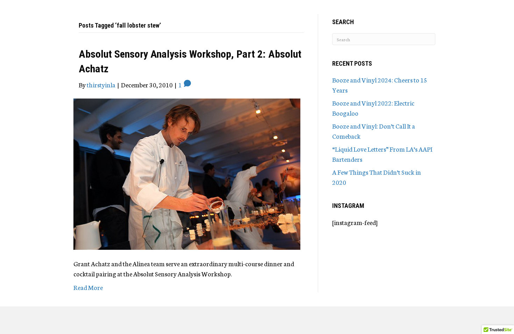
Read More (88, 287)
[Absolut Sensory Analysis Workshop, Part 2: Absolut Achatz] (186, 172)
